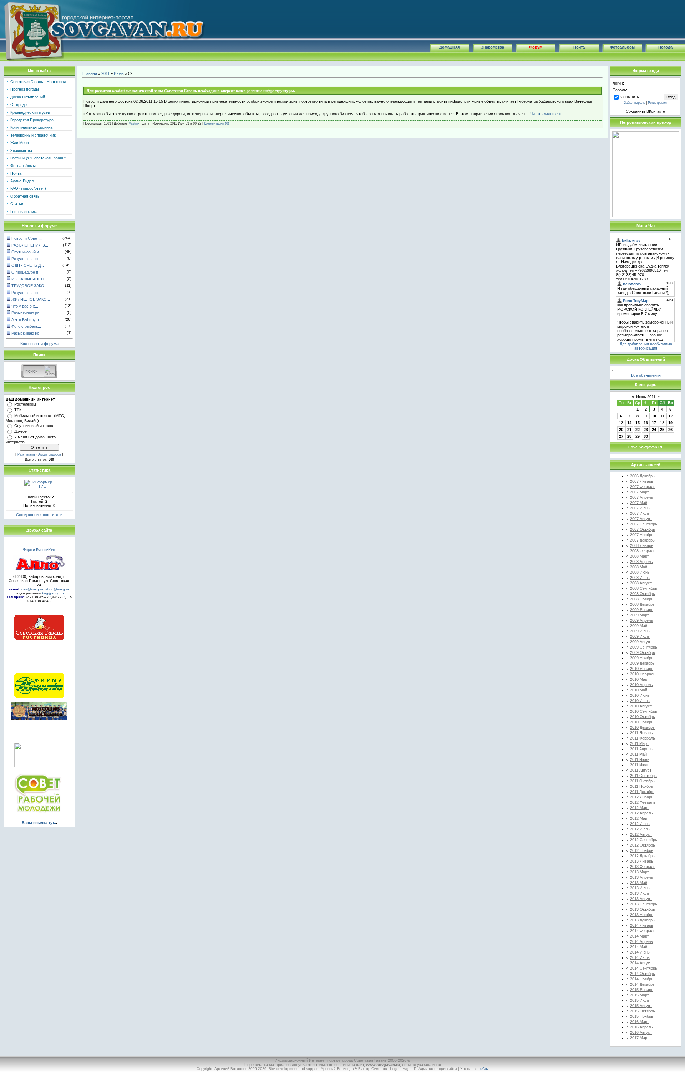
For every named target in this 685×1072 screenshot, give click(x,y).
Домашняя (449, 47)
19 (670, 423)
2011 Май (638, 754)
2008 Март (639, 556)
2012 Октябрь (642, 845)
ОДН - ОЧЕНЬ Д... (27, 265)
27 (621, 436)
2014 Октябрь (642, 973)
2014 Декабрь (642, 984)
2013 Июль (640, 893)
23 (646, 429)
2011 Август (640, 770)
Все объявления (646, 375)
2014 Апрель (641, 941)
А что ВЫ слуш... (26, 319)
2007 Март (639, 492)
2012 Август (641, 834)
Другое (20, 431)
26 (670, 429)
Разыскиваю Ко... (26, 333)
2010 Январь (641, 668)
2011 (105, 73)
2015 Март (639, 995)
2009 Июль (640, 636)
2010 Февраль (642, 674)
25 (662, 429)
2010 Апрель (641, 684)
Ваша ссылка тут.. (39, 822)
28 (629, 436)
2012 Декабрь (642, 856)
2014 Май (638, 947)
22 (637, 429)
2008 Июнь (640, 572)
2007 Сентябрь (643, 524)
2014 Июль (640, 957)
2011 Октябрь (642, 781)
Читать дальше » (545, 114)
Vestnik (134, 123)
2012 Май (638, 818)
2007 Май (638, 503)
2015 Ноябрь (641, 1016)
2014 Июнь (640, 952)
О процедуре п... (26, 272)
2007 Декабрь (642, 540)
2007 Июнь (640, 508)
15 (637, 423)
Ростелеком (25, 404)
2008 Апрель (641, 561)
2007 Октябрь (642, 529)
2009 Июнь (640, 631)
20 (621, 429)
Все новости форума (39, 343)
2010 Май (638, 690)
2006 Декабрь (642, 476)
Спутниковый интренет (35, 425)
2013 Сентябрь (643, 904)
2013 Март (639, 872)
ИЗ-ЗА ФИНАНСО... (29, 279)
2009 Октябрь (642, 652)
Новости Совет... (26, 238)
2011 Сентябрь (643, 775)
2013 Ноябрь (641, 915)
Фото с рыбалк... (26, 326)
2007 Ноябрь (641, 535)
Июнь (119, 73)
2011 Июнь (639, 759)
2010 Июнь (640, 695)
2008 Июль (640, 577)
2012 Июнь (640, 824)
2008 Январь (641, 545)
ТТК (17, 410)
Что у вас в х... (24, 306)
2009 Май (638, 626)
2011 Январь (641, 733)
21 (629, 429)
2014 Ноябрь (641, 979)
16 (646, 423)
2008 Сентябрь (643, 588)
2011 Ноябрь (641, 786)
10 (654, 416)
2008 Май (638, 567)
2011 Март (639, 743)
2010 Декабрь (642, 727)
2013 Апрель (641, 877)
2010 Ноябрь (641, 722)
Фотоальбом (622, 47)
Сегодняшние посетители (39, 515)
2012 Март (639, 808)
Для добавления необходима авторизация (646, 346)
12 (670, 416)
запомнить (629, 97)
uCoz (484, 1069)
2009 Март (639, 615)
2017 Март (639, 1038)
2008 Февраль (642, 551)
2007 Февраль (642, 486)
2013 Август (641, 898)
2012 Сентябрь (643, 840)
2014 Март (639, 936)
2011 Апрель (641, 749)
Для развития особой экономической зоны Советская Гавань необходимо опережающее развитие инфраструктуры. (191, 90)
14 (629, 423)
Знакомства (492, 47)
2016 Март (639, 1022)
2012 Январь (641, 797)
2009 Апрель (641, 620)
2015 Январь (641, 989)
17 (654, 423)
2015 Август (641, 1006)
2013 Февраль (642, 866)
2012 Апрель (641, 813)
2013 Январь (641, 861)
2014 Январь (641, 925)
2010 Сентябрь (643, 711)
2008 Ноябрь (641, 599)
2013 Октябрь (642, 909)
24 (654, 429)
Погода (665, 47)
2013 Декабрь (642, 920)
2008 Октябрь (642, 593)
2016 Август (641, 1032)
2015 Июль (640, 1000)
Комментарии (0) (216, 123)
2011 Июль (639, 765)
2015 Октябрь (642, 1011)
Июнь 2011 (645, 397)
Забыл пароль (634, 103)
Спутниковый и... (26, 252)
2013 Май (638, 882)
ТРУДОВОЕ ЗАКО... (29, 286)
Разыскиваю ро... (26, 313)
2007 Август (641, 519)
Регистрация (657, 103)
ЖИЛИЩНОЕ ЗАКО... (30, 299)
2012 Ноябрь (641, 850)
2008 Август (641, 583)
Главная (89, 73)
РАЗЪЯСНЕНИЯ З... (29, 245)
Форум (535, 47)
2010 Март (639, 679)
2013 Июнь (640, 888)
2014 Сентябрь (643, 968)
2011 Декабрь (642, 791)
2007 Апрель (641, 497)
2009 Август (641, 642)
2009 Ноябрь (641, 658)
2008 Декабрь (642, 604)
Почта (579, 47)
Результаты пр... (26, 258)
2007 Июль (640, 513)
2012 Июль (640, 829)
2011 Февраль (642, 738)
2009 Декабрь (642, 663)
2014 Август (641, 963)
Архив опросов (49, 454)
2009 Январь (641, 610)
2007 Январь (641, 481)
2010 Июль (640, 700)
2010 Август (641, 706)
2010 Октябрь (642, 717)
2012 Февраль (642, 802)
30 (646, 436)
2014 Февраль (642, 931)
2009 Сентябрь (643, 647)
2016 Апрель (641, 1027)
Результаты (26, 454)
